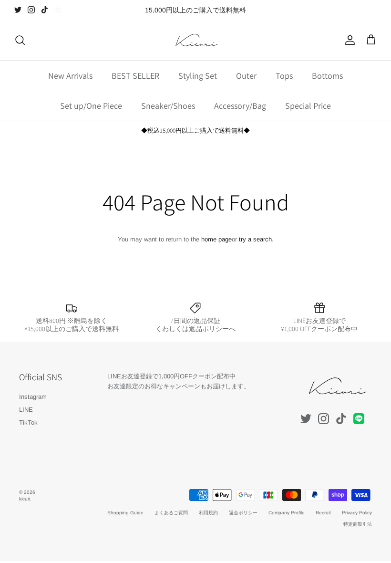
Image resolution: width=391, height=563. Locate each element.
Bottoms (327, 75)
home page (216, 239)
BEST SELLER (135, 75)
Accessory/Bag (240, 105)
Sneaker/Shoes (168, 105)
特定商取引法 (357, 524)
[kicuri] (195, 40)
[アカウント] (348, 40)
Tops (284, 75)
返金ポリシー (243, 512)
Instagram (33, 396)
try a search (255, 239)
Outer (246, 75)
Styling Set (197, 75)
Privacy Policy (357, 512)
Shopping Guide (125, 512)
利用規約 (208, 512)
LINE (26, 409)
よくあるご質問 (171, 512)
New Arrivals (70, 75)
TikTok (28, 422)
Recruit (323, 512)
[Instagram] (31, 9)
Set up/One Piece (91, 105)
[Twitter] (17, 9)
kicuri (24, 498)
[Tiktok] (44, 9)
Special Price (308, 105)
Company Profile (286, 512)
